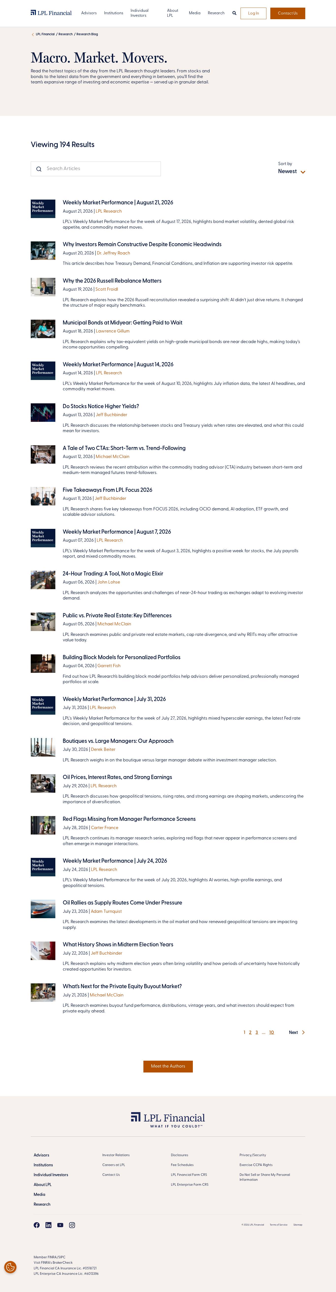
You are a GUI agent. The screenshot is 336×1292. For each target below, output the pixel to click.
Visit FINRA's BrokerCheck (53, 1263)
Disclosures (179, 1155)
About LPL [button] (172, 13)
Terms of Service (279, 1225)
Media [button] (194, 13)
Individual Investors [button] (140, 13)
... (264, 1033)
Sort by (285, 164)
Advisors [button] (89, 13)
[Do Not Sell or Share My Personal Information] (10, 1267)
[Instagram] (72, 1225)
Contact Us (288, 14)
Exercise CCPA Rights (256, 1165)
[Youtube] (60, 1225)
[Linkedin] (48, 1225)
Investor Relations (116, 1155)
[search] (234, 13)
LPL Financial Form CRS (189, 1175)
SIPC (61, 1257)
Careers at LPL (113, 1165)
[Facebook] (37, 1225)
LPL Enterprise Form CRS (190, 1185)
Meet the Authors (168, 1066)
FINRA (52, 1257)
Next (294, 1033)
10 (271, 1033)
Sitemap (297, 1225)
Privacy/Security (253, 1155)
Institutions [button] (113, 13)
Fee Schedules (182, 1165)
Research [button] (216, 13)
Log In (253, 14)
